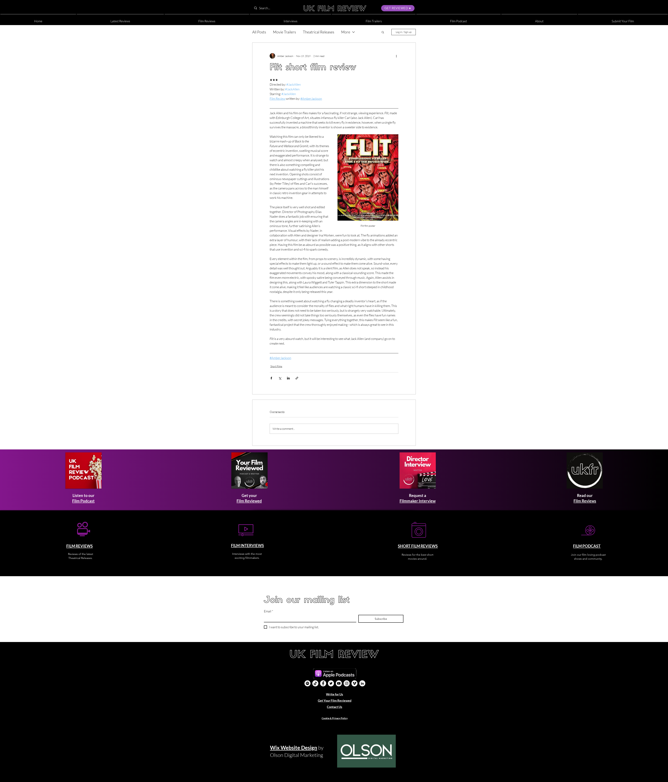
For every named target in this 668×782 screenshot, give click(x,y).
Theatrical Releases (318, 32)
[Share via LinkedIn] (288, 378)
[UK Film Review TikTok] (315, 683)
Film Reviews (585, 501)
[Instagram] (347, 683)
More (345, 32)
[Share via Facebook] (271, 378)
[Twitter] (331, 683)
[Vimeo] (354, 683)
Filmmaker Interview (418, 501)
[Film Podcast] (307, 683)
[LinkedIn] (362, 683)
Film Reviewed (249, 501)
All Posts (259, 32)
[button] (539, 19)
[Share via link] (297, 378)
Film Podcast (83, 501)
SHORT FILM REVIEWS (418, 546)
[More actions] (396, 56)
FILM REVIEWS (79, 546)
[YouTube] (339, 683)
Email (268, 611)
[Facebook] (323, 683)
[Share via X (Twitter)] (279, 378)
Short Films (276, 366)
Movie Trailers (284, 32)
